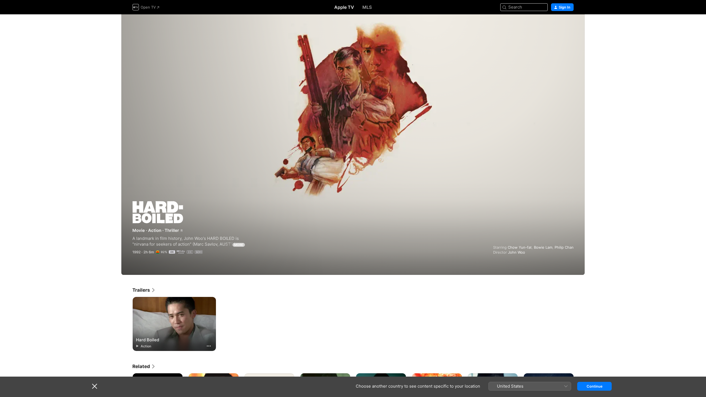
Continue (595, 386)
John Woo (516, 252)
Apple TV (344, 7)
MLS (367, 7)
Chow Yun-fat (520, 247)
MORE (238, 245)
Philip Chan (564, 247)
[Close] (94, 386)
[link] (144, 290)
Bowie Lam (543, 247)
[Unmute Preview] (570, 25)
